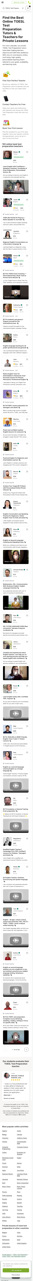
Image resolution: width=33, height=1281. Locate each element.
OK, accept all (16, 1270)
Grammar (5, 1167)
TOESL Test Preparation (20, 1254)
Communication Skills (21, 1142)
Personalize (16, 1275)
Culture (4, 1152)
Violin (3, 1213)
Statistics (5, 1206)
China (18, 1232)
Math (3, 1183)
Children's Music (22, 1138)
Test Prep (5, 1210)
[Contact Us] (29, 2)
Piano (18, 1192)
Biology (4, 1134)
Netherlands (6, 1239)
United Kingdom (22, 1243)
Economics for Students (21, 1153)
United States (6, 1247)
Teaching (19, 1206)
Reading (19, 1195)
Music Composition (23, 1183)
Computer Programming (6, 1148)
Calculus (19, 1134)
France (4, 1236)
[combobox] (13, 8)
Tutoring (19, 1210)
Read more (7, 1095)
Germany (19, 1236)
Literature (5, 1179)
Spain (18, 1239)
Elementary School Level (7, 1158)
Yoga (18, 1220)
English (19, 1158)
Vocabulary (20, 1213)
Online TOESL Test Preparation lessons (13, 1256)
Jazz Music (20, 1170)
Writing (4, 1220)
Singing (4, 1202)
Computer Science (22, 1147)
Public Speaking (7, 1195)
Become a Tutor (19, 2)
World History (21, 1217)
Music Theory (6, 1186)
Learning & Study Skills (22, 1175)
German (19, 1163)
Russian (4, 1199)
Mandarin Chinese (22, 1179)
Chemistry (5, 1138)
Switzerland (5, 1243)
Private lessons (6, 1254)
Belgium (4, 1232)
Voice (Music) (6, 1217)
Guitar (19, 1167)
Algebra (4, 1131)
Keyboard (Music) (7, 1174)
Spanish (19, 1202)
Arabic (19, 1131)
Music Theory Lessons (21, 1187)
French (4, 1163)
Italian (4, 1170)
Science (19, 1199)
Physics (4, 1192)
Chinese (4, 1141)
